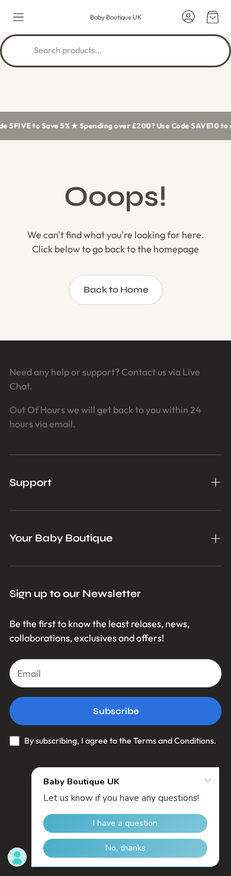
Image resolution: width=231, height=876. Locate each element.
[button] (18, 17)
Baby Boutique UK (116, 17)
